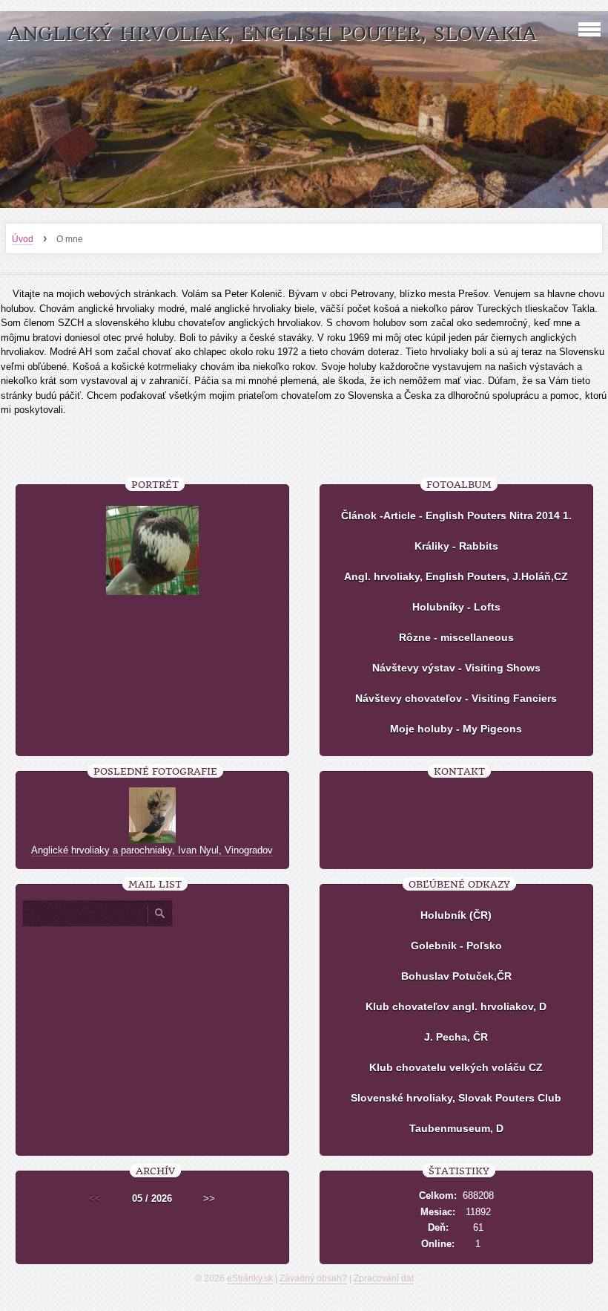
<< (95, 1198)
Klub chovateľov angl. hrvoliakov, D (456, 1006)
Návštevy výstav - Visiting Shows (456, 668)
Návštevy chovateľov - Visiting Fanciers (456, 698)
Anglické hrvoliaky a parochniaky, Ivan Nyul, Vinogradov (152, 850)
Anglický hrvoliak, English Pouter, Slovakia (272, 33)
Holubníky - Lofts (456, 607)
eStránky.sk (250, 1278)
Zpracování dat (384, 1278)
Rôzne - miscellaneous (456, 637)
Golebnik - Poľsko (456, 945)
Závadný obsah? (313, 1278)
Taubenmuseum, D (456, 1128)
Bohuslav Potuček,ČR (456, 976)
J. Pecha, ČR (456, 1037)
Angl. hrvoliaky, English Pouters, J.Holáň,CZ (456, 576)
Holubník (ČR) (456, 915)
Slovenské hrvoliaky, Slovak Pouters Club (456, 1098)
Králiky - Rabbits (456, 546)
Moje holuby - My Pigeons (456, 729)
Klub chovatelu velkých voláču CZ (456, 1067)
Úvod (22, 239)
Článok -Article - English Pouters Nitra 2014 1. (456, 515)
